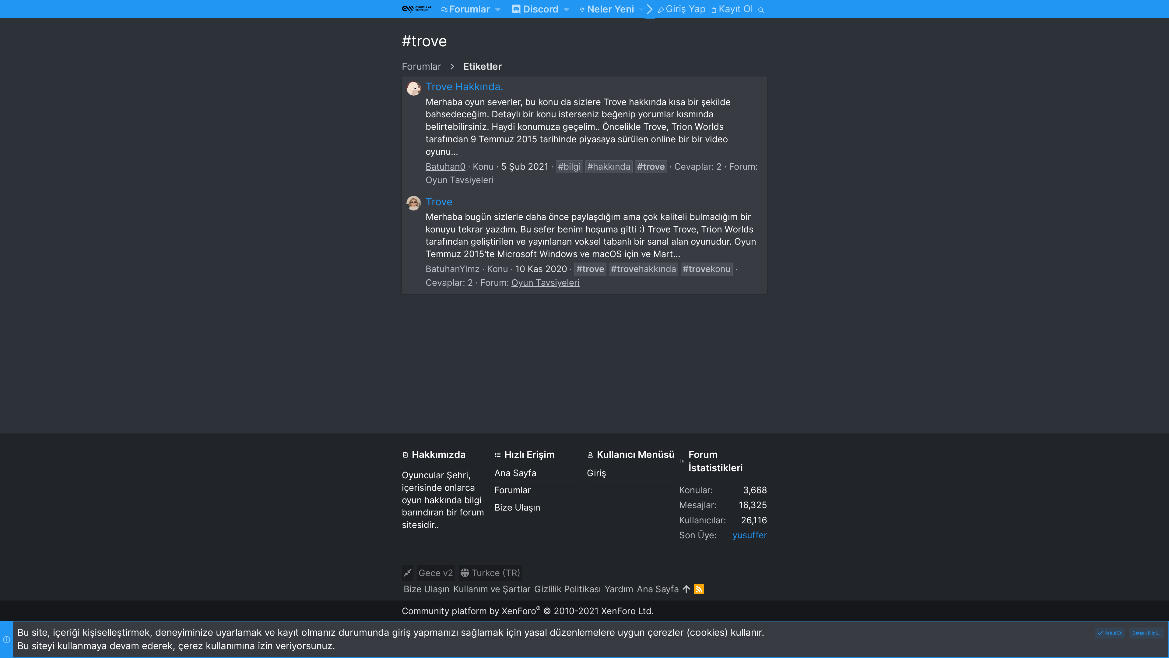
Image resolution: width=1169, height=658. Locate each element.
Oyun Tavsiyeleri (460, 180)
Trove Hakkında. (464, 86)
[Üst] (686, 589)
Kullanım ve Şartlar (492, 589)
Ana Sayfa (515, 473)
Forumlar (512, 490)
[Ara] (761, 9)
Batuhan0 (445, 166)
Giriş (596, 473)
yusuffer (749, 535)
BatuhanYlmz (453, 269)
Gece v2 (436, 573)
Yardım (619, 589)
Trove (439, 201)
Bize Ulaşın (517, 507)
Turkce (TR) (495, 573)
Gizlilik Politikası (567, 589)
